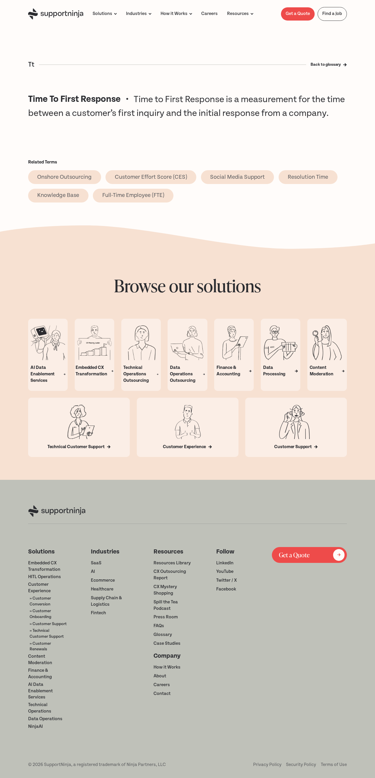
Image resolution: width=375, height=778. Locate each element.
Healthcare (102, 589)
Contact (162, 693)
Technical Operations (39, 708)
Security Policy (301, 764)
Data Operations (45, 718)
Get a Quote (298, 13)
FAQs (159, 625)
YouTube (224, 571)
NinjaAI (35, 726)
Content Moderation (40, 659)
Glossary (163, 634)
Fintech (98, 612)
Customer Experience (39, 587)
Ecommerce (103, 580)
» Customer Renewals (40, 646)
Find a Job (332, 13)
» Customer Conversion (40, 601)
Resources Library (172, 563)
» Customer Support (48, 624)
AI (93, 571)
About (160, 676)
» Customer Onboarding (40, 614)
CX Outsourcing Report (170, 574)
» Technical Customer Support (47, 633)
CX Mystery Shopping (165, 590)
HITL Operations (44, 576)
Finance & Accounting (40, 673)
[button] (104, 14)
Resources (238, 13)
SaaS (96, 563)
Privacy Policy (267, 764)
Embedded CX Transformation (44, 566)
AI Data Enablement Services (40, 691)
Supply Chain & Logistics (106, 601)
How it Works (167, 667)
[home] (55, 14)
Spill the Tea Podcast (166, 605)
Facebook (226, 589)
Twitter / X (226, 580)
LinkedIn (224, 563)
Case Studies (167, 643)
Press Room (166, 617)
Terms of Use (334, 764)
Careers (162, 684)
